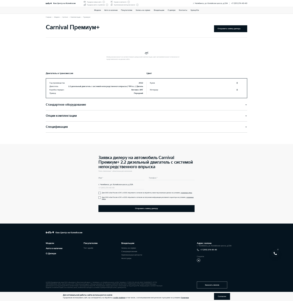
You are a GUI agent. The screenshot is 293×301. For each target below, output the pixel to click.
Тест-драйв (88, 248)
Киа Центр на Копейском (64, 3)
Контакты (183, 10)
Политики (185, 298)
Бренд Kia (195, 10)
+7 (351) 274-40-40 (239, 3)
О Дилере (51, 253)
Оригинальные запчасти (131, 255)
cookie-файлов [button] (119, 298)
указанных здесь (186, 193)
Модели (97, 10)
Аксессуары (126, 258)
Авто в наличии (111, 10)
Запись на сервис (143, 10)
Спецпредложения (129, 251)
